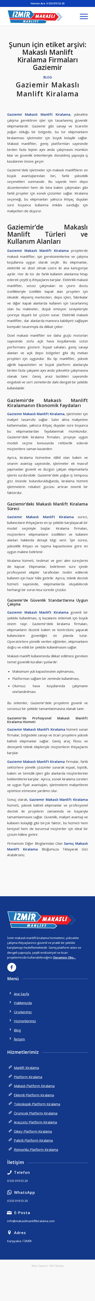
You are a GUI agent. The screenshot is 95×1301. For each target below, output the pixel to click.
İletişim (19, 1039)
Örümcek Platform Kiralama (35, 1113)
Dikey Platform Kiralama (33, 1131)
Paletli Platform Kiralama (33, 1140)
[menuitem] (81, 16)
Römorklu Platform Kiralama (36, 1149)
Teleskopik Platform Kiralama (37, 1104)
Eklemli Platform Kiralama (34, 1095)
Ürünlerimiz (23, 1012)
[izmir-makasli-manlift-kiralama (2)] (39, 16)
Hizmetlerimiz (25, 1021)
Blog (47, 77)
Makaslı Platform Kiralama (34, 1085)
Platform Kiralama (28, 1076)
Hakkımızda (23, 1002)
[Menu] (81, 16)
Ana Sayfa (21, 993)
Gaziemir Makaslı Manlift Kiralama (48, 89)
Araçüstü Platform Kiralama (35, 1122)
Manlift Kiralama (26, 1067)
